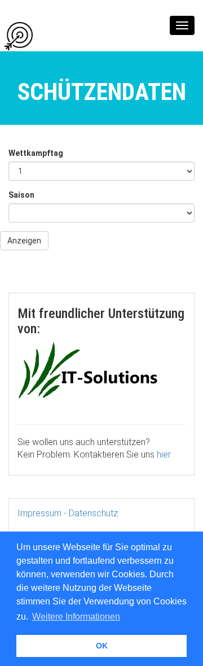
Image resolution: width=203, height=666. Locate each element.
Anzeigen (24, 240)
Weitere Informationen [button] (76, 616)
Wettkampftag (35, 153)
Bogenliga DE (65, 35)
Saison (21, 194)
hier (164, 454)
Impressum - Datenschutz (67, 513)
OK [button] (102, 645)
